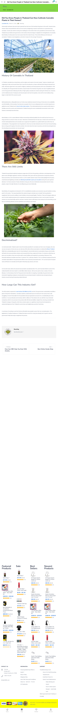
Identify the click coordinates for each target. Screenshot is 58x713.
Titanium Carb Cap (22, 603)
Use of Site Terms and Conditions (28, 679)
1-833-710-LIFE (7, 675)
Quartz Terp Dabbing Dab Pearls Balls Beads (36, 658)
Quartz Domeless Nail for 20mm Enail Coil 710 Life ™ (36, 595)
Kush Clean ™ (6, 578)
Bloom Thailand (50, 249)
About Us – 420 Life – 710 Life (27, 681)
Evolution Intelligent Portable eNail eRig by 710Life (8, 627)
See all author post (18, 332)
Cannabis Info (10, 9)
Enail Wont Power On (48, 677)
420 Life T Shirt (21, 631)
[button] (53, 2)
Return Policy (23, 674)
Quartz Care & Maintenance (49, 679)
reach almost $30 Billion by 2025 (23, 291)
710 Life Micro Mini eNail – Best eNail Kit (8, 592)
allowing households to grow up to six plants (31, 179)
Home (4, 9)
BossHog (22, 23)
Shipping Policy (24, 677)
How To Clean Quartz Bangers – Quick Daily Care (51, 689)
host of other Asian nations (23, 106)
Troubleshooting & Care (45, 669)
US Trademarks (24, 684)
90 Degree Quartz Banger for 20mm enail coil (35, 579)
